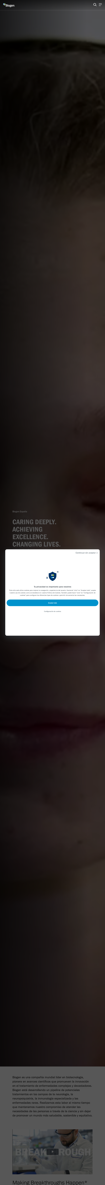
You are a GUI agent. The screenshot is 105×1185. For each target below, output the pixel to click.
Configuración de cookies (52, 611)
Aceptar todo (52, 603)
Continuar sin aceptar (86, 552)
